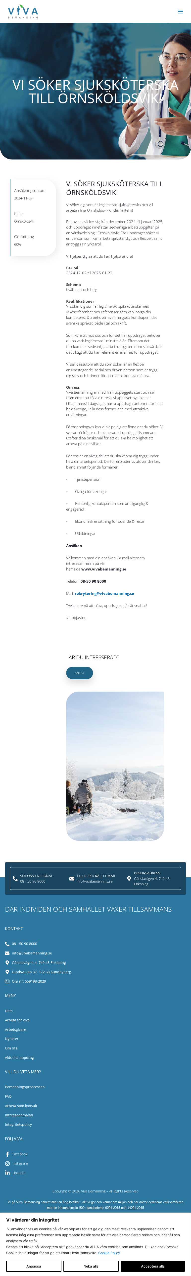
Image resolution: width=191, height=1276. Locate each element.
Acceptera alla (153, 1266)
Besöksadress (147, 872)
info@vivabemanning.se (95, 881)
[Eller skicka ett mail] (71, 878)
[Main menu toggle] (180, 11)
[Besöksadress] (129, 878)
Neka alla (91, 1266)
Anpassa (33, 1266)
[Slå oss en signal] (15, 878)
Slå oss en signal (36, 875)
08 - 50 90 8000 (32, 881)
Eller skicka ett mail (96, 875)
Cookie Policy (109, 1253)
